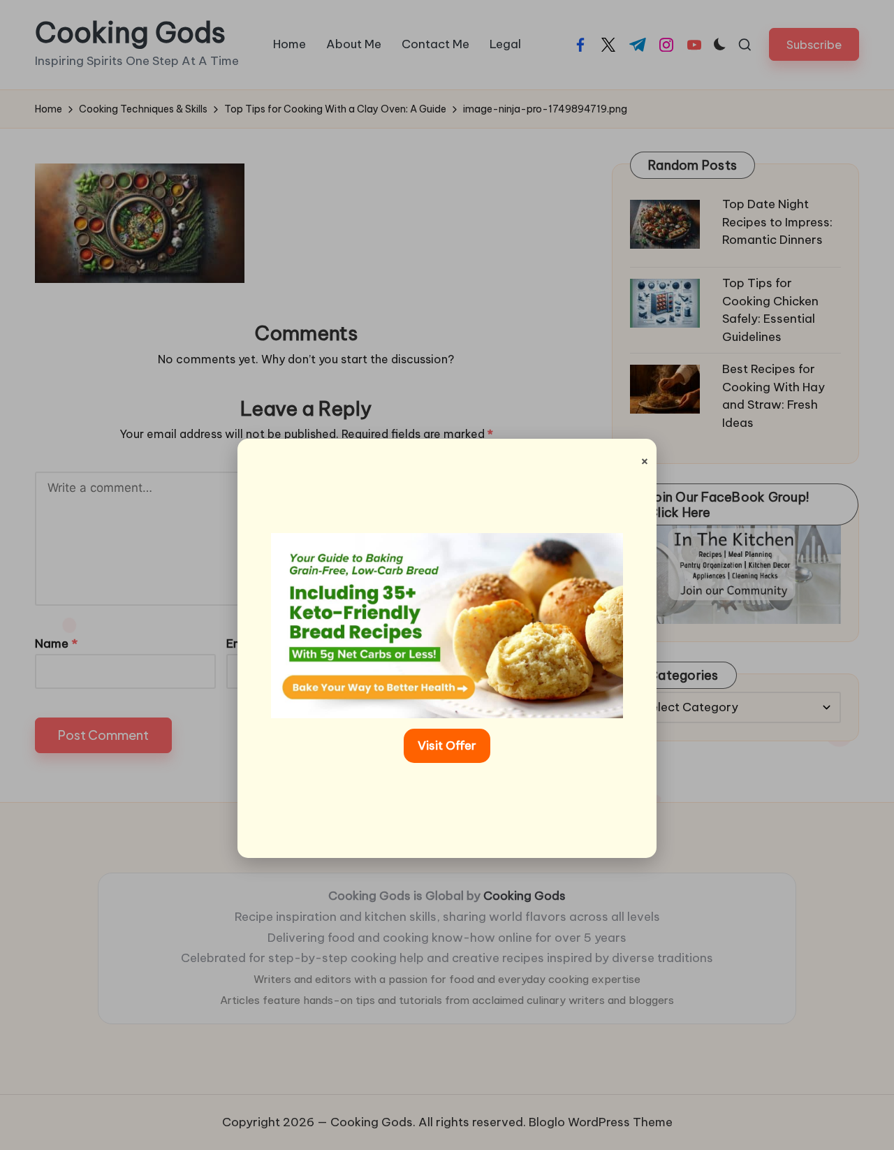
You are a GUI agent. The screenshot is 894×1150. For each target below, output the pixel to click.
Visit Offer (447, 745)
